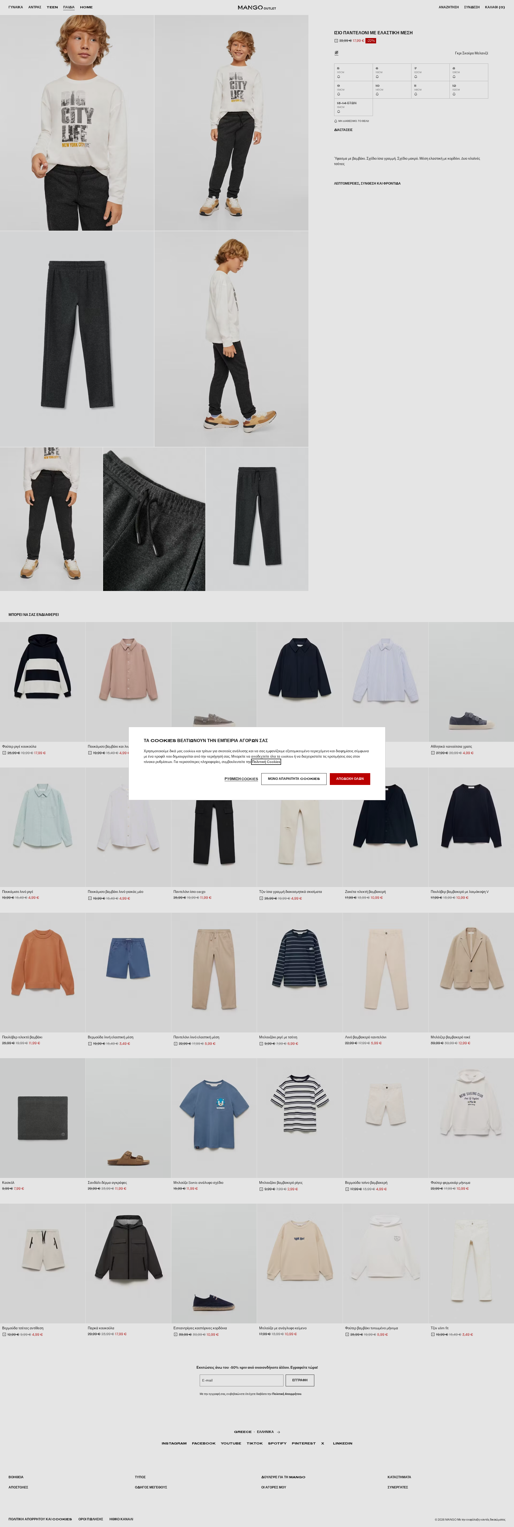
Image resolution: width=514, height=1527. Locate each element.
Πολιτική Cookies (266, 761)
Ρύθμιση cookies (241, 779)
